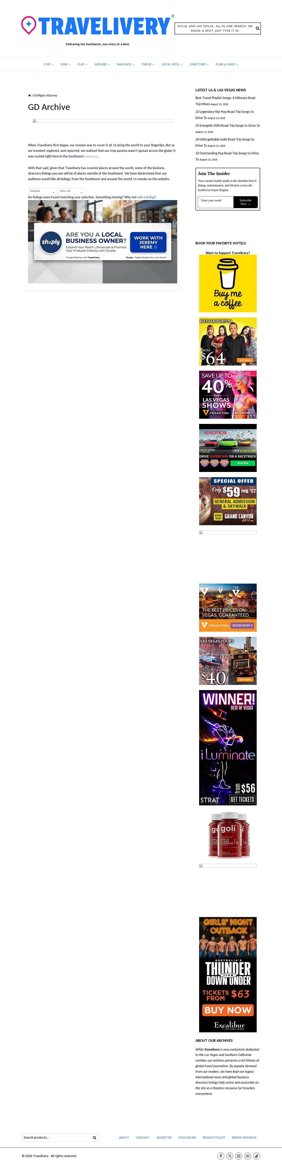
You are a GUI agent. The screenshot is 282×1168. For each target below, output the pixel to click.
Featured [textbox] (35, 191)
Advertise (164, 1137)
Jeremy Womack (244, 1137)
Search (95, 1138)
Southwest (76, 156)
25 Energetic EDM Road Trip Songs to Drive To (227, 125)
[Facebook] (220, 1156)
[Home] (29, 95)
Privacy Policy (214, 1137)
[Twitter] (229, 1156)
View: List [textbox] (65, 191)
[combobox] (42, 191)
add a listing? (146, 197)
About (124, 1137)
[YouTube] (247, 1156)
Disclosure (187, 1137)
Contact (143, 1137)
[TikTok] (256, 1156)
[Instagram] (238, 1156)
